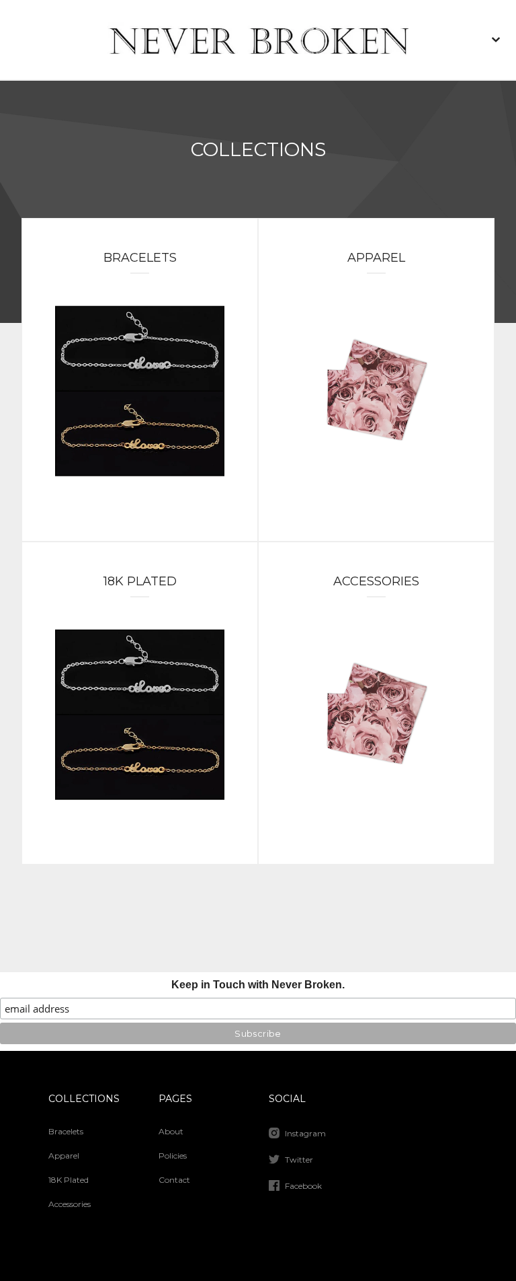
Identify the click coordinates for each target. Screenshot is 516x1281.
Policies (173, 1155)
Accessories (69, 1204)
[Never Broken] (258, 40)
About (171, 1131)
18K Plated (68, 1180)
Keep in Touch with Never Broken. (258, 984)
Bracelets (65, 1131)
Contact (174, 1180)
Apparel (63, 1155)
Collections (84, 1099)
